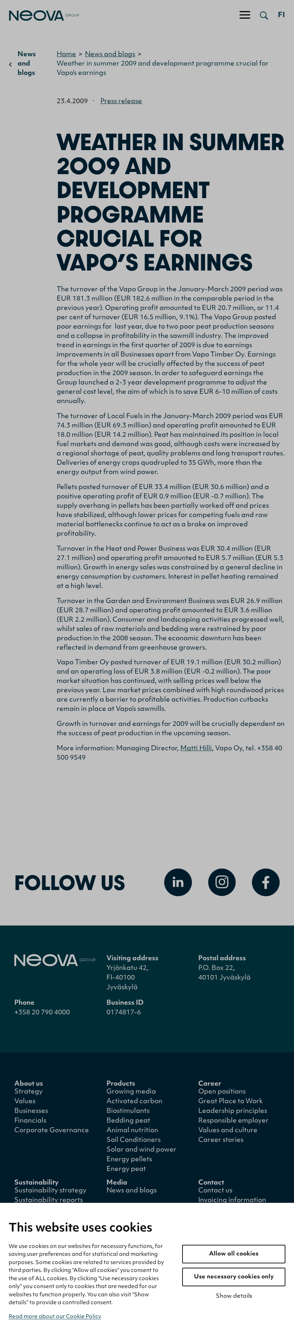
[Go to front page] (39, 15)
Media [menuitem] (116, 1183)
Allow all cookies (234, 1254)
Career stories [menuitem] (220, 1140)
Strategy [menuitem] (28, 1092)
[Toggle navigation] (245, 15)
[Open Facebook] (266, 882)
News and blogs (27, 64)
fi (281, 15)
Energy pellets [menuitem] (129, 1160)
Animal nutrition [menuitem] (132, 1131)
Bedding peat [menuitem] (128, 1121)
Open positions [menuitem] (222, 1092)
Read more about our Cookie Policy (55, 1317)
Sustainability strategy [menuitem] (50, 1191)
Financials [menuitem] (30, 1121)
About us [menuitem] (28, 1084)
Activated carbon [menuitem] (134, 1102)
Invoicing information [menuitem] (232, 1200)
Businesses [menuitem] (31, 1111)
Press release (121, 102)
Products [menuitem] (120, 1084)
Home (66, 55)
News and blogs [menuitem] (131, 1191)
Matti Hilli (196, 749)
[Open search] (264, 15)
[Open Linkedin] (178, 882)
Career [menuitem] (209, 1084)
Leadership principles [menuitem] (232, 1111)
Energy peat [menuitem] (126, 1169)
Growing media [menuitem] (131, 1092)
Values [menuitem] (24, 1102)
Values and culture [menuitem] (227, 1131)
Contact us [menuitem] (215, 1191)
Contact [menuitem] (211, 1183)
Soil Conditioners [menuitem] (133, 1140)
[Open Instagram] (222, 882)
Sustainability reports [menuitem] (48, 1200)
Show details (234, 1296)
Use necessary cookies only (234, 1277)
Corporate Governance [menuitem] (51, 1131)
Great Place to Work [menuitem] (230, 1102)
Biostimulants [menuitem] (128, 1111)
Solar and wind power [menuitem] (141, 1150)
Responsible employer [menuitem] (233, 1121)
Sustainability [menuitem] (36, 1183)
